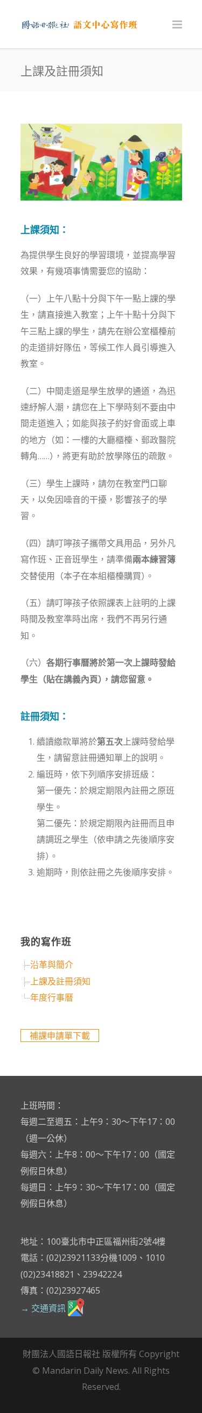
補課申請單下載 (60, 1035)
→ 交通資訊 (44, 1308)
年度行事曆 (51, 997)
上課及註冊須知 (60, 981)
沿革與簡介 (51, 964)
